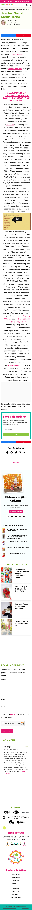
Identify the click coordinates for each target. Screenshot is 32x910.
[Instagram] (8, 516)
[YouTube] (12, 516)
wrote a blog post (15, 69)
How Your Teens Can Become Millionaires (21, 606)
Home (2, 9)
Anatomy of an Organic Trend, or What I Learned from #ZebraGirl (16, 97)
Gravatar (14, 714)
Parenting (16, 891)
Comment (5, 679)
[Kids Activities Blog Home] (7, 5)
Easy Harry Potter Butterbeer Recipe (18, 547)
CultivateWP (26, 908)
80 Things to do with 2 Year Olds (17, 541)
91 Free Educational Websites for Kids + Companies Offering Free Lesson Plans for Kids (17, 537)
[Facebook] (16, 516)
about (16, 365)
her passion (19, 9)
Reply (26, 746)
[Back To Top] (4, 828)
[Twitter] (20, 516)
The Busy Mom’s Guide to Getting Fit (22, 623)
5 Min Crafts (16, 897)
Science (16, 888)
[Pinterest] (24, 516)
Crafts (16, 880)
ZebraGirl (10, 125)
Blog (6, 9)
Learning (16, 884)
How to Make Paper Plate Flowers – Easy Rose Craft (17, 529)
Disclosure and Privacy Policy (9, 908)
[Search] (27, 5)
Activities (16, 874)
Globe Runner (17, 54)
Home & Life (12, 9)
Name (3, 700)
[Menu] (30, 5)
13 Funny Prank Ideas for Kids (16, 553)
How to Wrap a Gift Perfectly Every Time (21, 589)
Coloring (16, 877)
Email (4, 707)
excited (11, 365)
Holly (10, 20)
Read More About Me (16, 511)
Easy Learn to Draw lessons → (20, 1)
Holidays (16, 894)
